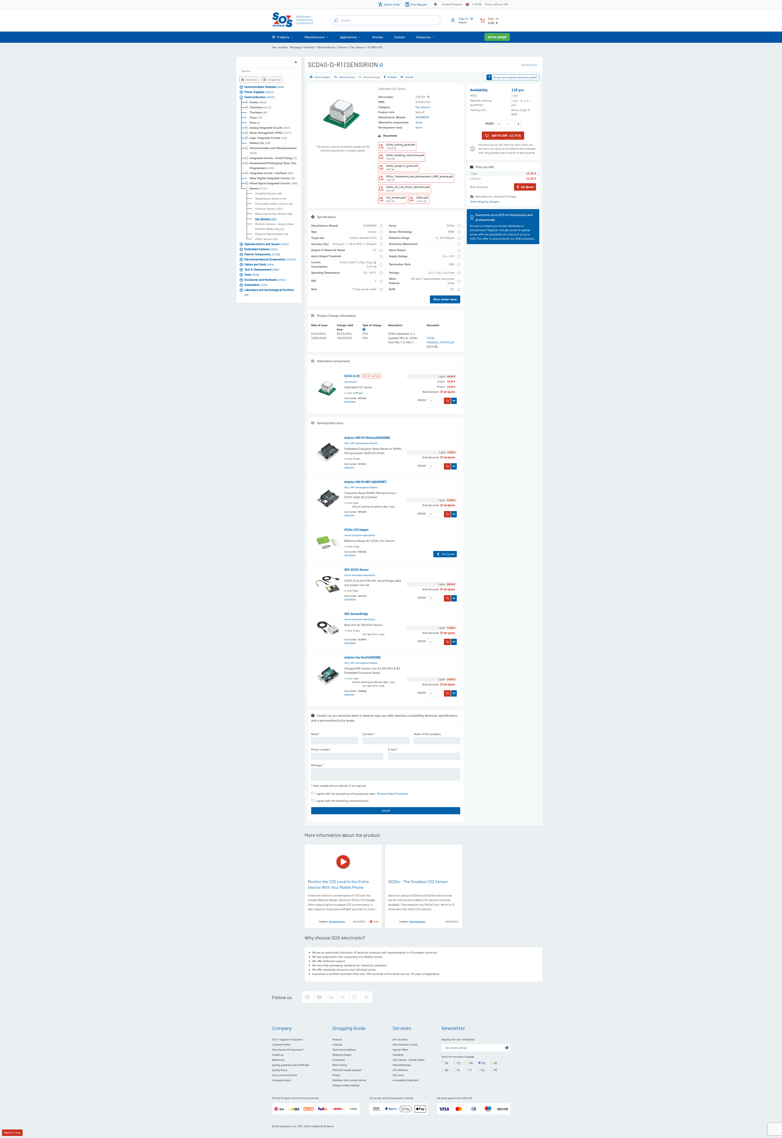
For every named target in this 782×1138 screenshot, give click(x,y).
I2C (374, 250)
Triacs (256, 117)
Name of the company (427, 734)
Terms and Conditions (344, 1049)
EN (483, 1063)
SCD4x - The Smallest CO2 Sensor (418, 881)
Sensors (343, 47)
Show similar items (445, 299)
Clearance (398, 1055)
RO (446, 1070)
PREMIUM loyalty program (346, 1070)
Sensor (372, 232)
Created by (317, 1126)
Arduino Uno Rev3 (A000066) (362, 657)
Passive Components (262, 254)
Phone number (320, 749)
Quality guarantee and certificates (290, 1065)
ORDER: (421, 400)
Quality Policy (279, 1070)
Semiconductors (326, 47)
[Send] (506, 1047)
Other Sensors (266, 239)
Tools (251, 274)
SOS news (398, 1075)
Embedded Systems (260, 249)
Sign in (463, 18)
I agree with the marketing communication (342, 801)
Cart (491, 19)
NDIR (451, 232)
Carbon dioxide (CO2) (363, 238)
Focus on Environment (284, 1075)
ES (483, 1070)
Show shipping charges (484, 201)
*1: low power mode (364, 289)
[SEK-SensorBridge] (328, 628)
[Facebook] (307, 997)
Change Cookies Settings (345, 1085)
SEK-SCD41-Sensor (356, 569)
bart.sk (330, 1126)
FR (495, 1070)
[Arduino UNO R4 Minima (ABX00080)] (328, 452)
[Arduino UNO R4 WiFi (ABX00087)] (328, 498)
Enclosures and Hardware (265, 279)
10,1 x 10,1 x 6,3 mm (441, 272)
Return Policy (339, 1065)
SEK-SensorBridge (356, 614)
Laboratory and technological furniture (269, 292)
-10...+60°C (369, 272)
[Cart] (482, 20)
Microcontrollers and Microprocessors (273, 150)
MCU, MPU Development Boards (360, 443)
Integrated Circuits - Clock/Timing (273, 158)
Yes (452, 289)
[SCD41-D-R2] (328, 389)
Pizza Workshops (402, 1065)
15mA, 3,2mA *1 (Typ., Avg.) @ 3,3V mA (358, 264)
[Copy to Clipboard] (381, 65)
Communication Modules (264, 87)
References (278, 1060)
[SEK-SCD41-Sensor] (328, 584)
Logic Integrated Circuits (268, 137)
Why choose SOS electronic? (288, 1049)
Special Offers (400, 1049)
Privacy (336, 1075)
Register (463, 22)
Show (418, 122)
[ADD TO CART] (447, 401)
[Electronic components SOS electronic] (292, 19)
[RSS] (366, 997)
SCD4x (450, 225)
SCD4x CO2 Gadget (356, 529)
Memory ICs (260, 143)
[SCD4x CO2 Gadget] (328, 542)
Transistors (260, 107)
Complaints (338, 1060)
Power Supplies (258, 92)
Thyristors (258, 112)
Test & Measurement (261, 269)
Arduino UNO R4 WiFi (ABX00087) (365, 482)
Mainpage (295, 47)
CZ (458, 1063)
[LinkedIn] (331, 997)
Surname (367, 734)
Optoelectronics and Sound (266, 244)
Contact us (277, 1055)
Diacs (255, 122)
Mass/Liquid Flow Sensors (273, 213)
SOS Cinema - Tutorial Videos (408, 1060)
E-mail (392, 749)
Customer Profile (281, 1044)
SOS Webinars (400, 1070)
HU (471, 1063)
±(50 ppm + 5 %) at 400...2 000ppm (354, 244)
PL (458, 1070)
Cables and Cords (259, 264)
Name (314, 734)
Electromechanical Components (269, 259)
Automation (255, 284)
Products (309, 47)
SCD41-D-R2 (352, 376)
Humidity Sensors (268, 193)
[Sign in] (452, 22)
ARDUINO (349, 467)
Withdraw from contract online (349, 1080)
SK (446, 1063)
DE (495, 1063)
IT (470, 1070)
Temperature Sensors (270, 198)
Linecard (337, 1044)
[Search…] (336, 20)
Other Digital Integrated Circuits (272, 178)
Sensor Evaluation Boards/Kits (359, 535)
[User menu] (470, 18)
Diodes (258, 102)
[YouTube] (319, 997)
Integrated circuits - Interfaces (271, 173)
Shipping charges (341, 1055)
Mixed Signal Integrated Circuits (274, 183)
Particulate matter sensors (274, 203)
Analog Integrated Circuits (270, 127)
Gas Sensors (358, 47)
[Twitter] (343, 997)
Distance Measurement (271, 234)
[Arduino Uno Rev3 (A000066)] (328, 676)
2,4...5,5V (448, 256)
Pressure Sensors (268, 208)
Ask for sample (497, 37)
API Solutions (400, 1039)
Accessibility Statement (405, 1080)
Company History (281, 1080)
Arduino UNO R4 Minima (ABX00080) (367, 437)
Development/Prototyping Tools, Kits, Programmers (273, 165)
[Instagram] (354, 997)
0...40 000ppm (445, 238)
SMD (451, 264)
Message (316, 765)
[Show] (454, 401)
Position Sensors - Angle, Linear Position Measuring (274, 226)
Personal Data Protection (392, 794)
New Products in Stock (405, 1044)
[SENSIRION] (529, 65)
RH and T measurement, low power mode (432, 281)
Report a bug (12, 1132)
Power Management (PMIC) (270, 132)
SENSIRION (422, 117)
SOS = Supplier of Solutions (287, 1039)
